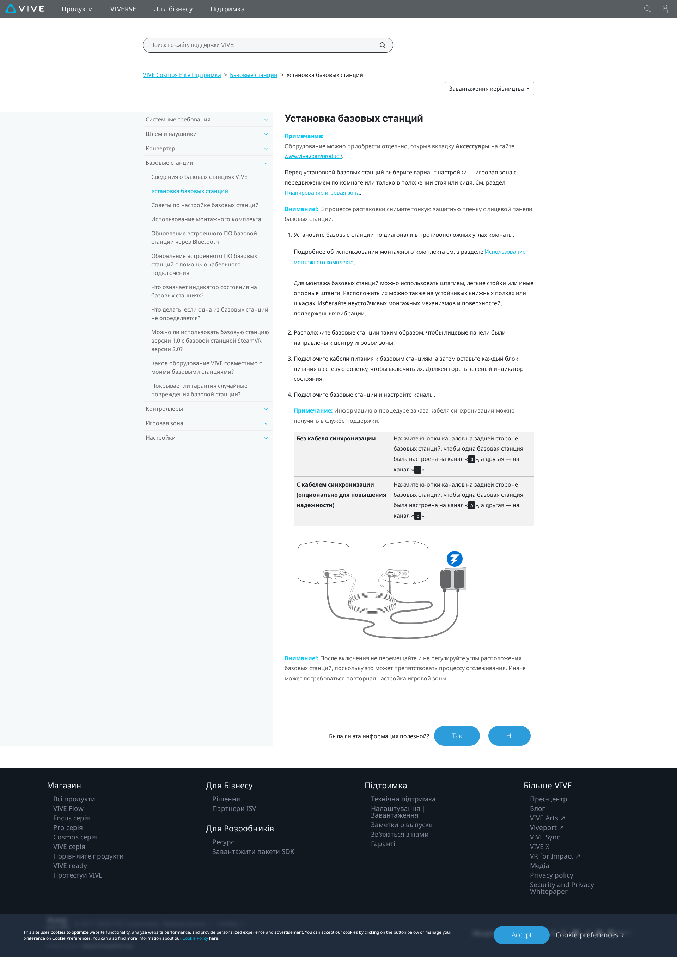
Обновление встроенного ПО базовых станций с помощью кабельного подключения (204, 264)
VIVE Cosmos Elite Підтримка (182, 75)
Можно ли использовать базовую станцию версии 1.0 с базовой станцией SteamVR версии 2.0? (210, 340)
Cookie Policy (195, 938)
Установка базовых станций (189, 191)
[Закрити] (648, 9)
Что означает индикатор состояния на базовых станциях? (204, 291)
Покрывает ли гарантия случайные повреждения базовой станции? (199, 390)
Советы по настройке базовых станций (205, 205)
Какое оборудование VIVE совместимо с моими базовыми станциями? (206, 367)
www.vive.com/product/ (313, 156)
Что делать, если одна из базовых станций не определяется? (209, 314)
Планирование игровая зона (322, 193)
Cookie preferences (587, 934)
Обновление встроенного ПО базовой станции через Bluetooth (204, 237)
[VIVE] (24, 9)
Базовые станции (253, 75)
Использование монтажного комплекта (206, 219)
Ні (509, 735)
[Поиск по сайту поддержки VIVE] (379, 45)
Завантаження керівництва (487, 88)
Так (457, 735)
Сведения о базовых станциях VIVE (199, 177)
